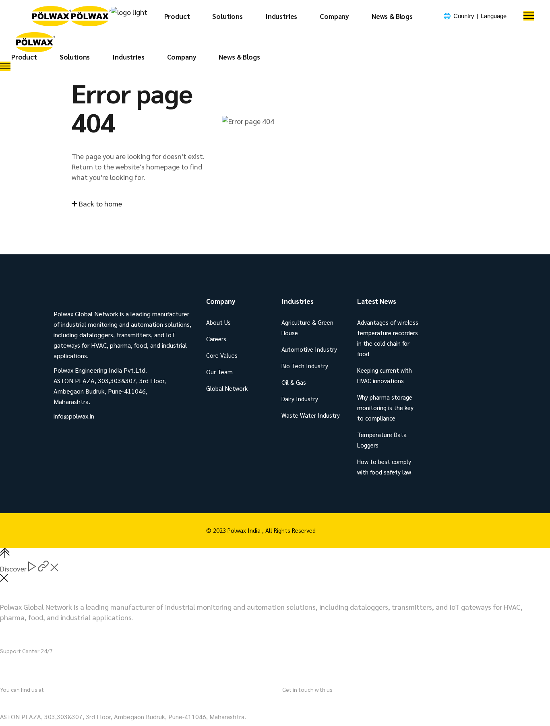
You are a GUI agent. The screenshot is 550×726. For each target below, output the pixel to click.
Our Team (219, 371)
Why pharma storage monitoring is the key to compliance (385, 407)
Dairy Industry (299, 398)
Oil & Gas (293, 382)
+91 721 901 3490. (52, 666)
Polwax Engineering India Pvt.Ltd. (52, 702)
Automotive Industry (309, 349)
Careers (216, 338)
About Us (218, 322)
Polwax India (244, 530)
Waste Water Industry (310, 415)
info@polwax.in (306, 702)
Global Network (227, 388)
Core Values (222, 355)
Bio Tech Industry (304, 365)
